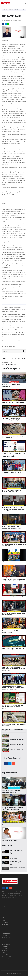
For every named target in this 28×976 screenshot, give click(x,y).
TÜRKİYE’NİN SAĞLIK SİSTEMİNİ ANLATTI (17, 868)
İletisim (3, 911)
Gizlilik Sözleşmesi (6, 907)
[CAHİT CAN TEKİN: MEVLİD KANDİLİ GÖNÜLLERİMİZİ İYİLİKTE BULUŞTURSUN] (14, 519)
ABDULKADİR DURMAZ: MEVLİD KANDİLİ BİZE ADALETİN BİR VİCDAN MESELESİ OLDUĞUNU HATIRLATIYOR (13, 509)
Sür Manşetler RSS (6, 944)
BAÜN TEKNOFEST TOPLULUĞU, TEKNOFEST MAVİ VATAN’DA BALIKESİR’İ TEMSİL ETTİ (12, 473)
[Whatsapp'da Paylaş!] (8, 24)
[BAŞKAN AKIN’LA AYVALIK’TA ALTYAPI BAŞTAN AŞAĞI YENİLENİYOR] (14, 428)
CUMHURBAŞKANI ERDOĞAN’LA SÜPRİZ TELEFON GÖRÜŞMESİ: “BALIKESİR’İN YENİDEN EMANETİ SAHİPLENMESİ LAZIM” (13, 688)
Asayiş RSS (4, 961)
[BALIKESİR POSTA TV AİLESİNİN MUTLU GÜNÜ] (14, 589)
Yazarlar (11, 9)
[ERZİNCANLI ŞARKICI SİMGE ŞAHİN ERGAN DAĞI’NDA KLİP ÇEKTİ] (5, 851)
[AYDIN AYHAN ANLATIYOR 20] (5, 740)
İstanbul (18, 341)
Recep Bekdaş (18, 973)
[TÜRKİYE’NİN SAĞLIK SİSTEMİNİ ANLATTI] (5, 868)
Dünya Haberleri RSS (6, 931)
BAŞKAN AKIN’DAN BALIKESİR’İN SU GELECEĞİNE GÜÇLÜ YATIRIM (13, 725)
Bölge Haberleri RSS (6, 956)
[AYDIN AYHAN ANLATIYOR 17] (5, 745)
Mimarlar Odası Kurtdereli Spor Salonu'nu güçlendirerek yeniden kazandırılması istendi (14, 650)
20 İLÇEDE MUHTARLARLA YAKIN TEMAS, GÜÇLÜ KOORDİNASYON (14, 545)
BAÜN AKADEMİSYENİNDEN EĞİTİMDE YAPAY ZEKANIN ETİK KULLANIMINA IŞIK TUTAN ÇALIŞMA (13, 707)
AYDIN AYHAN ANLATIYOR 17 (16, 744)
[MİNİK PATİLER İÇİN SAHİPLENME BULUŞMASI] (14, 395)
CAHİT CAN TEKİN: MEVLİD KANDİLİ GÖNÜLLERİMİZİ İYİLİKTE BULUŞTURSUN (11, 527)
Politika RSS (4, 950)
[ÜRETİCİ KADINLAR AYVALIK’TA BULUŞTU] (14, 817)
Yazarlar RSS (5, 935)
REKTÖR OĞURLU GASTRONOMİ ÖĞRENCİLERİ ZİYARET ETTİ (11, 791)
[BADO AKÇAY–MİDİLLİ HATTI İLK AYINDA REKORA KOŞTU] (14, 377)
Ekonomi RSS (5, 948)
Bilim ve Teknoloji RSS (7, 959)
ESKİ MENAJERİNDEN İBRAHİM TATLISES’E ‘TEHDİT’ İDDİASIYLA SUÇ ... (17, 863)
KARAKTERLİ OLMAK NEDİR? (9, 841)
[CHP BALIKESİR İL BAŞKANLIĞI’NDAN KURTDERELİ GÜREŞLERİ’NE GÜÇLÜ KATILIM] (14, 411)
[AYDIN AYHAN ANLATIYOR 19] (5, 750)
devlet (10, 343)
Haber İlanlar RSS (6, 963)
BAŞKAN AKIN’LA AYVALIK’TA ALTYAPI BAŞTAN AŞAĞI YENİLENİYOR (13, 436)
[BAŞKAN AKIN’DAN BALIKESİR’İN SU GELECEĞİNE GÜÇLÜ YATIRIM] (14, 717)
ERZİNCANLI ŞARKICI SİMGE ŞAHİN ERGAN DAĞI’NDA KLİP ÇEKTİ (17, 852)
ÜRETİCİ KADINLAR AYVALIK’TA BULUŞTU (13, 825)
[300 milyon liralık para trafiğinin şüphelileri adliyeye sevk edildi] (14, 606)
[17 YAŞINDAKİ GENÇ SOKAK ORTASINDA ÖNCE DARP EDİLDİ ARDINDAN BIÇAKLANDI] (14, 800)
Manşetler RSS (5, 922)
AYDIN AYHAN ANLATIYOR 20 (17, 739)
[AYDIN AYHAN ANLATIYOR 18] (5, 735)
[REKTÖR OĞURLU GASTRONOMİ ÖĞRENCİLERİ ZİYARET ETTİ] (14, 782)
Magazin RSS (5, 954)
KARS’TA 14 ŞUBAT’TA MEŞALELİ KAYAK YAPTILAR (17, 857)
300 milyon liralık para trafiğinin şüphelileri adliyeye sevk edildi (13, 613)
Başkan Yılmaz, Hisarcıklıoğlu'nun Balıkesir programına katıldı (13, 631)
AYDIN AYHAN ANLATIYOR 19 (16, 749)
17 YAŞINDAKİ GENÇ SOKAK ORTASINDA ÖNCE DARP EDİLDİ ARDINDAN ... (13, 808)
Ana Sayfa (5, 9)
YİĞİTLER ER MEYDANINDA (8, 562)
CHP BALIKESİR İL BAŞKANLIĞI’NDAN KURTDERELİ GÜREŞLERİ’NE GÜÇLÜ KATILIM (12, 419)
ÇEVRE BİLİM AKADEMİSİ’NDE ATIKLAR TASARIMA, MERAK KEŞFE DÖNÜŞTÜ (11, 490)
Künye (3, 909)
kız (12, 341)
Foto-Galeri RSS (5, 946)
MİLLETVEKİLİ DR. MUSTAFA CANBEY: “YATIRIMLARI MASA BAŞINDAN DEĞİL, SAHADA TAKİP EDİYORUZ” (13, 669)
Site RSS (4, 920)
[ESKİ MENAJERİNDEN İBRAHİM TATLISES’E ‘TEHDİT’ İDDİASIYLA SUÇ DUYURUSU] (5, 862)
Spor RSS (4, 929)
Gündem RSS (5, 924)
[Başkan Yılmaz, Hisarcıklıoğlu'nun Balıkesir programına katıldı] (14, 623)
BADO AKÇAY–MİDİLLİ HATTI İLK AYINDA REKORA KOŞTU (12, 385)
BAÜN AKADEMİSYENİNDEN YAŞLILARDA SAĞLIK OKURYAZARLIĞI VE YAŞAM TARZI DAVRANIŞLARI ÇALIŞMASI (13, 455)
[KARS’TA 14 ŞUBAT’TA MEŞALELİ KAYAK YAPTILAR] (5, 857)
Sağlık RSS (4, 952)
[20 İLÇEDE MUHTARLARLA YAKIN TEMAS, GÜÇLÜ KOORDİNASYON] (14, 537)
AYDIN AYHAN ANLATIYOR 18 (16, 735)
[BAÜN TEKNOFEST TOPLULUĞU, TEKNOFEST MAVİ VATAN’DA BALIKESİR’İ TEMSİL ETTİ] (14, 465)
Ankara (16, 343)
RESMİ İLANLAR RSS (6, 933)
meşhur (4, 343)
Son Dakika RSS (5, 927)
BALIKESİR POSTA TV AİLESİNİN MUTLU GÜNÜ (13, 597)
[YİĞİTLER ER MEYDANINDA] (14, 554)
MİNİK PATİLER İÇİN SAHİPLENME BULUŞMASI (13, 402)
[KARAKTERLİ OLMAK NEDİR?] (14, 833)
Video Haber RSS (6, 937)
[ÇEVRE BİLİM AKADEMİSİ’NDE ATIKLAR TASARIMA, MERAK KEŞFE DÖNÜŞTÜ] (14, 483)
